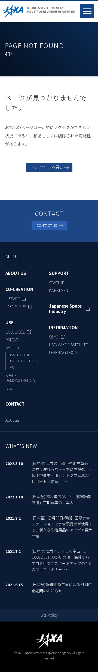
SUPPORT (59, 273)
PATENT (12, 339)
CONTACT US (46, 225)
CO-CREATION (19, 289)
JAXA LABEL (15, 331)
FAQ (11, 366)
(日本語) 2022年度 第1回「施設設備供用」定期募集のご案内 (61, 499)
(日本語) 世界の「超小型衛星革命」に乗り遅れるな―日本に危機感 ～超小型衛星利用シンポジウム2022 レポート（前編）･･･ (62, 472)
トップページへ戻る (47, 167)
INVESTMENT (59, 290)
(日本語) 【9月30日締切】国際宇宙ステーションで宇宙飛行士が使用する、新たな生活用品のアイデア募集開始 (62, 527)
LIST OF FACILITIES (22, 360)
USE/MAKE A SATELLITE (68, 344)
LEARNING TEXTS (63, 352)
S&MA (54, 336)
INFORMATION (63, 327)
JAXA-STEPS (15, 306)
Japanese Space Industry (65, 308)
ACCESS (12, 420)
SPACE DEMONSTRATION (20, 378)
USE (9, 322)
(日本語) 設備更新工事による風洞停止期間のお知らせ (62, 587)
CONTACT (14, 404)
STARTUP (57, 282)
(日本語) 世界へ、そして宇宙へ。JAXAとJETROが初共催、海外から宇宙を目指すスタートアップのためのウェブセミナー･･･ (62, 560)
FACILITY (12, 347)
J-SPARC (12, 298)
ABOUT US (15, 273)
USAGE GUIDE (19, 354)
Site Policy (49, 615)
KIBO (9, 388)
